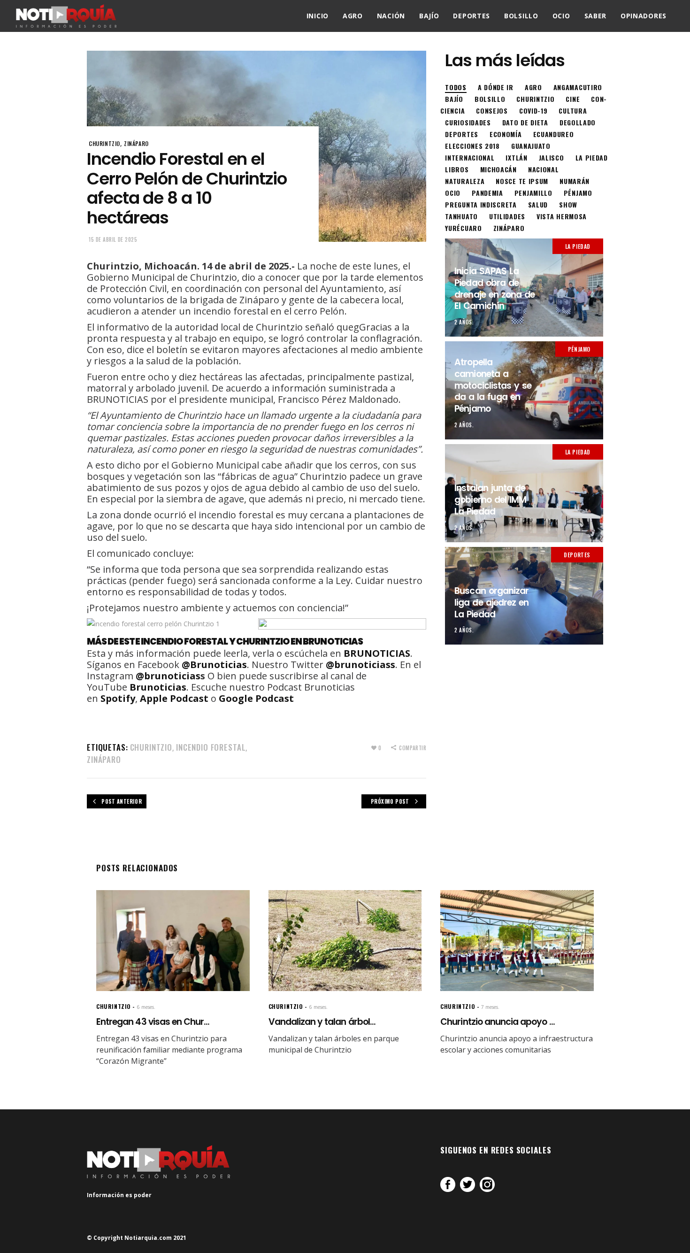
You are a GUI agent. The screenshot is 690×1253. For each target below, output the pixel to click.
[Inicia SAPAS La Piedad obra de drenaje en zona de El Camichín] (524, 287)
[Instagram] (487, 1184)
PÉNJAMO (579, 349)
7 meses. (490, 1007)
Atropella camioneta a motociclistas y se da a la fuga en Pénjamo (492, 385)
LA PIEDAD (577, 246)
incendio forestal (210, 747)
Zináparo (104, 759)
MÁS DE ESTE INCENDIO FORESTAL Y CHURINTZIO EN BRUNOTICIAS (225, 641)
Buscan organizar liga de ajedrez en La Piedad (491, 602)
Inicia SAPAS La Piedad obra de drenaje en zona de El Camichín (494, 288)
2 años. (464, 322)
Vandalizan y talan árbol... (322, 1021)
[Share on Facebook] (447, 1184)
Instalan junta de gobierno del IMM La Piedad (490, 499)
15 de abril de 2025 (113, 239)
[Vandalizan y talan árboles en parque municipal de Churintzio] (345, 940)
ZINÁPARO (136, 143)
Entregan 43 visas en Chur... (152, 1021)
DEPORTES (577, 555)
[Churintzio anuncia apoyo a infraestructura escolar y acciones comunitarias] (517, 940)
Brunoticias (158, 687)
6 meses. (146, 1007)
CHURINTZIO (104, 143)
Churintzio (151, 747)
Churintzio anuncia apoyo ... (497, 1021)
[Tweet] (467, 1184)
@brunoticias (168, 675)
